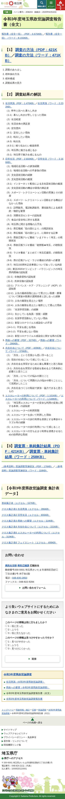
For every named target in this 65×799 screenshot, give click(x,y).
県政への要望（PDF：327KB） (21, 340)
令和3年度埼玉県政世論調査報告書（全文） (29, 693)
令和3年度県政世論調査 (18, 674)
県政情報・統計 (23, 710)
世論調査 (42, 710)
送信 (34, 658)
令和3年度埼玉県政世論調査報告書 (24, 698)
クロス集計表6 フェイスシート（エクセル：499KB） (29, 542)
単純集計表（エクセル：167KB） (19, 503)
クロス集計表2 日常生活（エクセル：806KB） (26, 515)
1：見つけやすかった (19, 641)
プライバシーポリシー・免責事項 (20, 737)
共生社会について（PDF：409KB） (24, 348)
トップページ (8, 710)
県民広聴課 (23, 565)
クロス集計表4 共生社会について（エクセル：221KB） (31, 526)
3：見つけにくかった (19, 648)
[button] (41, 4)
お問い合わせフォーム (34, 587)
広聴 (34, 710)
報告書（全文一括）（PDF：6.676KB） (22, 34)
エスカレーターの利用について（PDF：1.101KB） (32, 395)
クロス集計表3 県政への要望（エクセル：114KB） (28, 520)
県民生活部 (11, 565)
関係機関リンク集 (12, 745)
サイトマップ (10, 729)
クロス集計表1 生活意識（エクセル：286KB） (26, 509)
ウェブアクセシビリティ (16, 733)
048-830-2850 (19, 577)
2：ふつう (13, 629)
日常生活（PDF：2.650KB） (20, 159)
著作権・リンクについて (16, 741)
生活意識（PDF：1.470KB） (20, 103)
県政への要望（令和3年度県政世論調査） (28, 687)
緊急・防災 (60, 6)
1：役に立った (15, 626)
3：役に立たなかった (19, 633)
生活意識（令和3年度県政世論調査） (25, 681)
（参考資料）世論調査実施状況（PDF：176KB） (27, 466)
